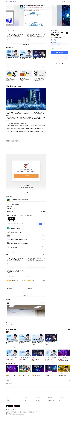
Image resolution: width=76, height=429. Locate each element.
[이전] (21, 292)
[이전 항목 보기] (43, 67)
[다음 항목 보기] (45, 67)
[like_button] (7, 41)
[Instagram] (8, 409)
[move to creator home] (58, 30)
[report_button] (24, 33)
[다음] (31, 292)
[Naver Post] (13, 409)
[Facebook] (9, 409)
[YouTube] (6, 409)
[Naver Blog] (11, 409)
